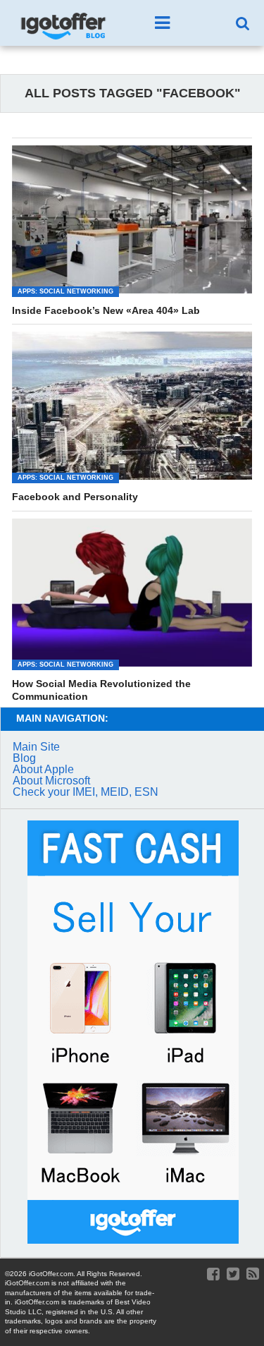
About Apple (43, 769)
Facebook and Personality (75, 496)
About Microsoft (51, 781)
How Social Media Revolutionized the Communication (101, 690)
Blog (24, 758)
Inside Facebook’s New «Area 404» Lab (106, 310)
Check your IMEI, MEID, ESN (85, 792)
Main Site (36, 747)
